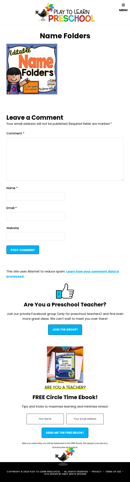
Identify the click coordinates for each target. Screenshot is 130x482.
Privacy (97, 471)
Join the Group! (65, 330)
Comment (15, 133)
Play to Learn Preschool (65, 12)
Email (11, 208)
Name (12, 188)
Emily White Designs (74, 474)
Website (12, 228)
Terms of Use (113, 471)
